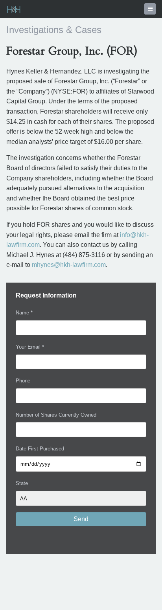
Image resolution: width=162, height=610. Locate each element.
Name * (24, 313)
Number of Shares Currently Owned (56, 415)
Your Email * (30, 347)
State (22, 483)
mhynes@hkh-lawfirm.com (69, 264)
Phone (23, 381)
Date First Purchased (40, 449)
